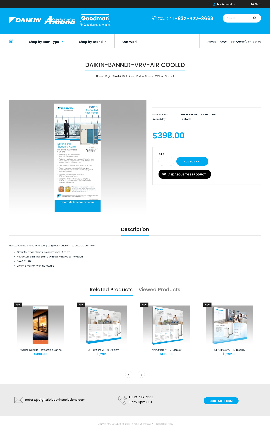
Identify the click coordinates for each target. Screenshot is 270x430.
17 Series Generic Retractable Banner (40, 350)
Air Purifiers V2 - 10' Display (229, 350)
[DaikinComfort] (59, 26)
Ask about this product (187, 174)
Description (135, 229)
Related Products (111, 289)
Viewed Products (159, 289)
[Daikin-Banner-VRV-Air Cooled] (77, 157)
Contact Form (221, 401)
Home (99, 76)
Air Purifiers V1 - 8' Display (166, 350)
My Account (224, 4)
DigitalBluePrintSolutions (119, 76)
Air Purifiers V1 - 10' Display (103, 350)
